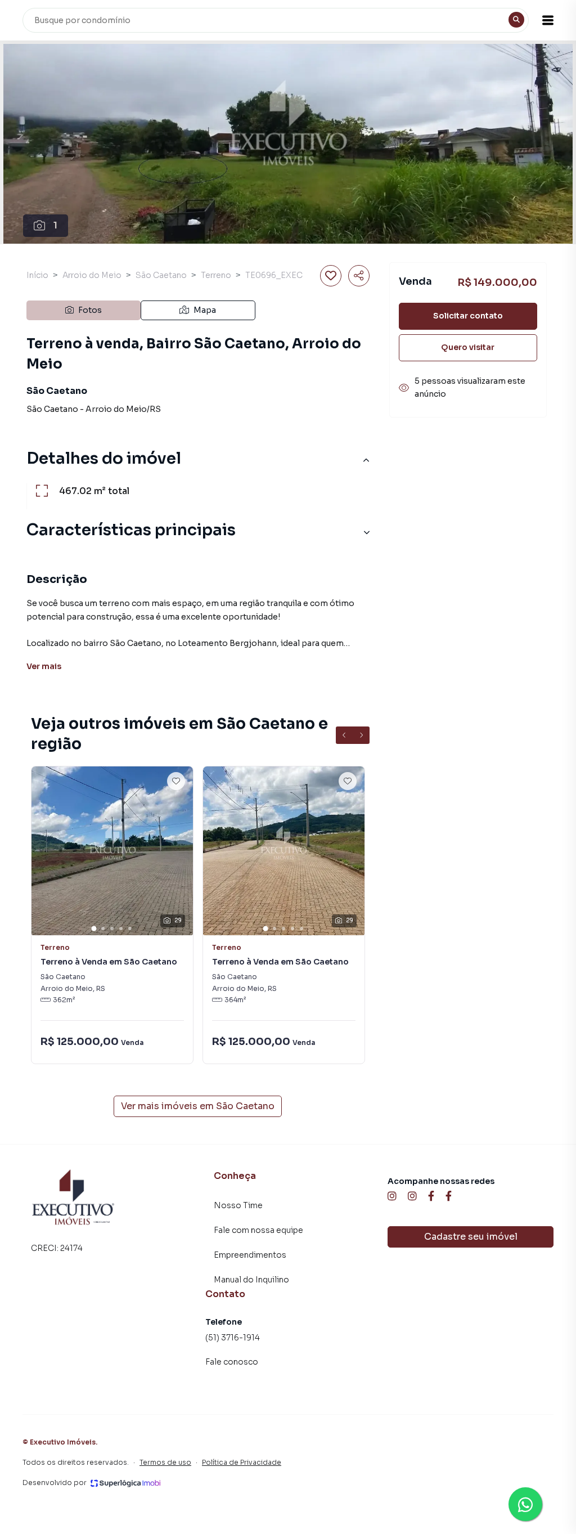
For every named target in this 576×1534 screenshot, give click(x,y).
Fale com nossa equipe (258, 1230)
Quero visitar (467, 347)
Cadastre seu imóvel (471, 1237)
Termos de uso (165, 1462)
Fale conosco (231, 1362)
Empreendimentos (250, 1255)
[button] (548, 20)
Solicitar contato (468, 316)
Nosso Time (238, 1205)
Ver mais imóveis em (197, 1106)
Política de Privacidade (241, 1462)
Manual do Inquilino (251, 1280)
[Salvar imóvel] (330, 275)
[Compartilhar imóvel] (359, 275)
